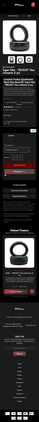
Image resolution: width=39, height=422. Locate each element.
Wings (19, 379)
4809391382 (16, 324)
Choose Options (16, 292)
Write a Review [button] (27, 107)
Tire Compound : (9, 145)
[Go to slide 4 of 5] (22, 296)
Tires (19, 367)
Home (19, 364)
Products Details (19, 185)
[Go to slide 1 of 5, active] (11, 296)
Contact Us (19, 394)
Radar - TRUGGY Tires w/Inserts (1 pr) (19, 274)
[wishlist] (32, 291)
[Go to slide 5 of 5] (26, 296)
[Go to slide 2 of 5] (14, 296)
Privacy (19, 401)
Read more (7, 98)
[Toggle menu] (5, 4)
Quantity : (7, 157)
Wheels (19, 375)
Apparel (19, 390)
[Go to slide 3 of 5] (18, 296)
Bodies (19, 371)
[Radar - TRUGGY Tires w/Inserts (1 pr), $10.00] (19, 252)
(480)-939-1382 (17, 326)
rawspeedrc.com (30, 325)
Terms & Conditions (19, 397)
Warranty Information (19, 190)
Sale (19, 386)
